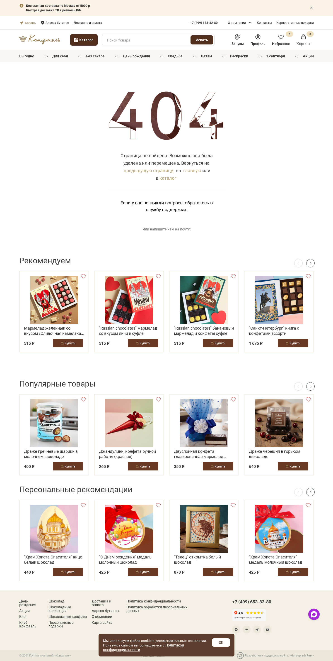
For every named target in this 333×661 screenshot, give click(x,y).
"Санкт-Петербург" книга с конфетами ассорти (274, 331)
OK (221, 642)
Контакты (264, 22)
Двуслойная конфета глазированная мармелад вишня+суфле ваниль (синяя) (201, 454)
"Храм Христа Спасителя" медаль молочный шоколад (275, 559)
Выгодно (26, 56)
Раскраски (239, 56)
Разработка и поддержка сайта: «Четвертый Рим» (279, 655)
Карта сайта (102, 622)
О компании (237, 22)
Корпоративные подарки (295, 22)
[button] (310, 263)
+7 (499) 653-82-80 (251, 602)
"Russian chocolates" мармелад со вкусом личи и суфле (128, 331)
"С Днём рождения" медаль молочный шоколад (125, 559)
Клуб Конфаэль (27, 624)
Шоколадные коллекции (59, 608)
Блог (23, 616)
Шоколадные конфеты (67, 616)
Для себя (60, 56)
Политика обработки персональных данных (156, 608)
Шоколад (56, 601)
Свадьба (175, 56)
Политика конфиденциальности (153, 601)
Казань (30, 23)
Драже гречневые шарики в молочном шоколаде (51, 454)
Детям (206, 56)
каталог (167, 178)
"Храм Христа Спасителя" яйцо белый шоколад (53, 559)
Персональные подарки (60, 624)
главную (192, 170)
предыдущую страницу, (149, 170)
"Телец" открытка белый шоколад (197, 559)
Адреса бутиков (57, 22)
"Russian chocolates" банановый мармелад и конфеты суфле (204, 331)
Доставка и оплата (88, 22)
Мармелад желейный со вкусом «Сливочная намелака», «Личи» (54, 331)
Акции (308, 56)
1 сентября (275, 56)
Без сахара (95, 56)
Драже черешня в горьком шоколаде (274, 454)
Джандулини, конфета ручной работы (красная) (127, 454)
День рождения (136, 56)
